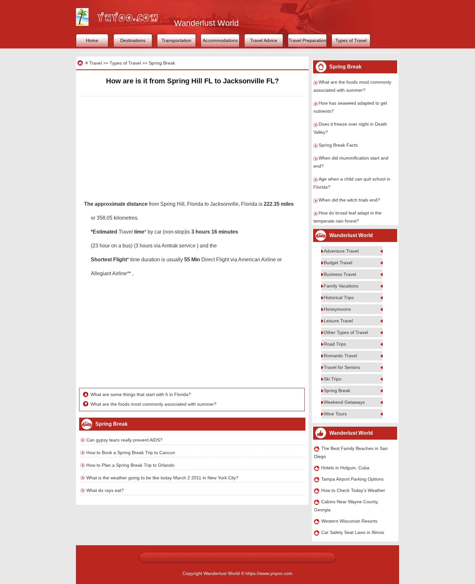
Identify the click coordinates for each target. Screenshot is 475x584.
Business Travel (340, 274)
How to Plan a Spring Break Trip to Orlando (130, 465)
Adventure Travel (341, 251)
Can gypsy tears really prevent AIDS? (124, 440)
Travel (95, 63)
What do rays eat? (105, 490)
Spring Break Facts (338, 145)
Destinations (132, 40)
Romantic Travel (340, 355)
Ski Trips (332, 378)
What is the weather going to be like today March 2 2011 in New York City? (162, 477)
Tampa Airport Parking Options (352, 479)
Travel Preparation (307, 40)
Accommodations (220, 40)
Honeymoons (337, 309)
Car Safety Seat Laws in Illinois (352, 532)
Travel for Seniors (342, 367)
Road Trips (335, 344)
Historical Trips (339, 297)
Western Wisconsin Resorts (349, 521)
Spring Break (162, 63)
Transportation (176, 40)
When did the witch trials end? (349, 200)
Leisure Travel (338, 320)
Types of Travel (351, 40)
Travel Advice (263, 40)
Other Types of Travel (346, 332)
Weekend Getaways (344, 402)
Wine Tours (335, 413)
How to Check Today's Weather (353, 490)
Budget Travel (338, 262)
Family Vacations (341, 285)
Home (92, 40)
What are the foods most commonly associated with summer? (153, 404)
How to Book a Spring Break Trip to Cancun (130, 452)
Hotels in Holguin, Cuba (345, 467)
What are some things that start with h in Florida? (140, 394)
